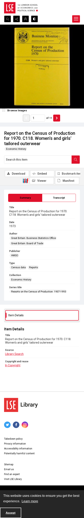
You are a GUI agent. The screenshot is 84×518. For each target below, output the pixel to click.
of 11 (49, 117)
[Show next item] (56, 118)
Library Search (14, 354)
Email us (9, 469)
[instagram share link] (25, 425)
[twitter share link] (7, 425)
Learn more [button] (30, 501)
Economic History (16, 149)
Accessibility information (18, 448)
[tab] (25, 198)
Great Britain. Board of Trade (27, 243)
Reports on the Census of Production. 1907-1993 (38, 291)
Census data (18, 267)
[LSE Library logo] (21, 405)
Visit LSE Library (13, 479)
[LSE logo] (21, 7)
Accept (10, 512)
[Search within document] (76, 160)
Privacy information (15, 443)
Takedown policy (13, 438)
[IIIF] (25, 180)
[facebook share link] (16, 425)
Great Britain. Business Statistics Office (33, 238)
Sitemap (8, 464)
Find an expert (12, 474)
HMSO (14, 255)
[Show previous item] (26, 118)
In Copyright (12, 365)
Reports (33, 267)
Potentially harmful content (19, 453)
